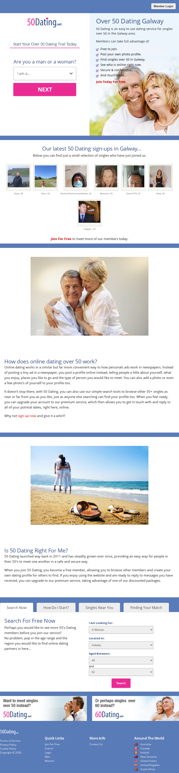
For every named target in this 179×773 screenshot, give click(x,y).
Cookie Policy (8, 748)
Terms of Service (10, 741)
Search (121, 683)
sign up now (27, 416)
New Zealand (148, 757)
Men (47, 757)
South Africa (147, 769)
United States (148, 761)
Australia (145, 744)
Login (48, 752)
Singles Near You (99, 607)
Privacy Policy (8, 745)
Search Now (16, 607)
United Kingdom (150, 765)
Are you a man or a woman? (45, 61)
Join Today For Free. (111, 82)
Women (49, 761)
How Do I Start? (56, 607)
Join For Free (52, 744)
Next (45, 89)
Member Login (163, 6)
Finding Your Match (146, 607)
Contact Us (96, 744)
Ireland (144, 752)
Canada (145, 748)
